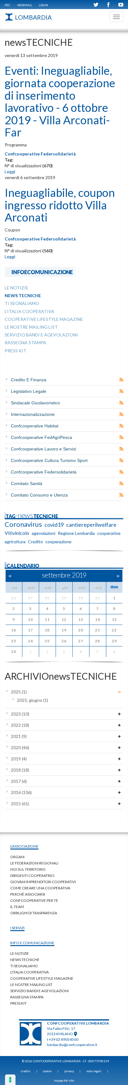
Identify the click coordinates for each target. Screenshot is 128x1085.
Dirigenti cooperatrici (32, 875)
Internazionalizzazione (33, 414)
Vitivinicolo (17, 533)
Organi (17, 856)
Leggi (10, 171)
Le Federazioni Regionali (34, 863)
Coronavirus (23, 524)
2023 (20, 713)
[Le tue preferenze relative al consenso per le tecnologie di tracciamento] (10, 1079)
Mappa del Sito (64, 1080)
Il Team (17, 906)
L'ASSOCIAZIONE (24, 846)
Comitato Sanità (26, 483)
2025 (19, 691)
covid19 (54, 524)
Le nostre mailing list (31, 984)
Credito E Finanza (28, 379)
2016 (21, 792)
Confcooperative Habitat (34, 425)
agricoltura (15, 541)
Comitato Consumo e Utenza (39, 495)
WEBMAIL (24, 5)
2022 (20, 725)
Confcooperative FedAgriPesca (41, 437)
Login (43, 5)
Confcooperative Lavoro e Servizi (43, 448)
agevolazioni (43, 533)
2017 (19, 781)
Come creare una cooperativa (40, 888)
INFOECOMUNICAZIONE (42, 272)
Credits (25, 1071)
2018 (20, 770)
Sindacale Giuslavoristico (35, 402)
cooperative (109, 533)
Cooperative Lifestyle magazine (41, 978)
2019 (19, 758)
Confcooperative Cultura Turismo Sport (49, 460)
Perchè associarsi (27, 894)
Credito (35, 541)
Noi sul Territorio (28, 869)
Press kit (18, 1003)
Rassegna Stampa (26, 997)
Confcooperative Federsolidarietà (40, 153)
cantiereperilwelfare (91, 524)
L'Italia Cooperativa (29, 972)
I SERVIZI (17, 928)
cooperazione (58, 541)
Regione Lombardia (76, 533)
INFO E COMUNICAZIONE (32, 942)
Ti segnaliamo (24, 966)
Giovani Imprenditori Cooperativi (43, 881)
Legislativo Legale (28, 391)
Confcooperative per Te (34, 900)
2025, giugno (32, 700)
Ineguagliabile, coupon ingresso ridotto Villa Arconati (60, 205)
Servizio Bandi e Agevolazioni (39, 990)
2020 (20, 747)
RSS (121, 380)
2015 (20, 803)
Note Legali (93, 1071)
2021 (19, 736)
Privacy (69, 1071)
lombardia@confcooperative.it (72, 1044)
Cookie (47, 1071)
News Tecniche (24, 959)
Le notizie (19, 953)
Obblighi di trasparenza (33, 913)
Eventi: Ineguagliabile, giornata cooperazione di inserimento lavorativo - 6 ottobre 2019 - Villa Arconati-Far (60, 101)
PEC (7, 5)
